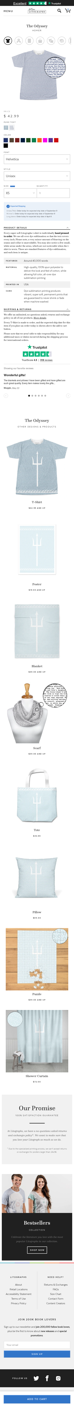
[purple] (50, 140)
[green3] (34, 140)
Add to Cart (37, 1399)
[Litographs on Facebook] (47, 1378)
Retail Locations (18, 1289)
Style (7, 169)
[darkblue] (23, 140)
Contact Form (55, 1298)
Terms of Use (18, 1298)
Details (15, 227)
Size (7, 186)
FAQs (56, 1289)
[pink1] (45, 140)
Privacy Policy (18, 1303)
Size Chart (55, 1294)
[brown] (11, 140)
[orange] (39, 140)
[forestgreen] (28, 140)
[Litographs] (37, 10)
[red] (56, 140)
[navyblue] (5, 140)
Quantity (42, 186)
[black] (5, 145)
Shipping (18, 309)
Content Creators (55, 1303)
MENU (8, 11)
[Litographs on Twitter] (36, 1378)
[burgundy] (17, 140)
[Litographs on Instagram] (58, 1378)
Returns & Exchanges (56, 1284)
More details (40, 317)
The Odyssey (37, 26)
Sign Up (37, 1354)
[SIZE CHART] (12, 186)
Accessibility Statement (18, 1294)
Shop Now (37, 1250)
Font (7, 152)
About (18, 1284)
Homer (36, 30)
